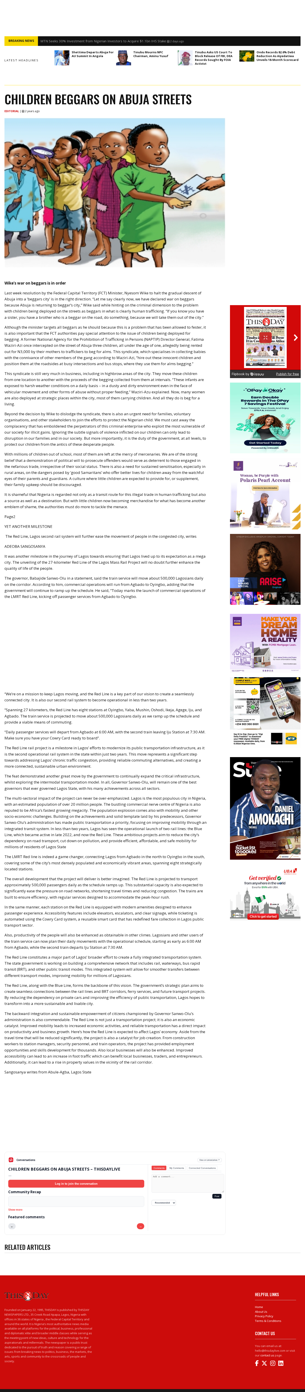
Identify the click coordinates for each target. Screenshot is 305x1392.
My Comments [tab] (176, 1168)
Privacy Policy (264, 1316)
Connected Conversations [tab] (202, 1168)
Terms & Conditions (268, 1321)
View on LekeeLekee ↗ (209, 1160)
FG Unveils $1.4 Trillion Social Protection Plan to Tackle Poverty (89, 41)
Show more (15, 1209)
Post (217, 1196)
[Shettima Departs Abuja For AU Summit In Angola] (61, 57)
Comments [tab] (159, 1168)
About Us (261, 1312)
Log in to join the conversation (76, 1183)
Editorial (12, 111)
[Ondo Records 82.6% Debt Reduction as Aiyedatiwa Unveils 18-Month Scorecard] (246, 56)
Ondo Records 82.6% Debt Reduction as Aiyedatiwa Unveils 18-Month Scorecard (278, 56)
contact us (267, 1355)
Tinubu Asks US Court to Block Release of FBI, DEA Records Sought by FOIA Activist (213, 58)
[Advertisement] (115, 1117)
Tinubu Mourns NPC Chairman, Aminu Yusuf (150, 54)
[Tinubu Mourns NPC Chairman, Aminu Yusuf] (123, 57)
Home (259, 1307)
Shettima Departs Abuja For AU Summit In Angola (93, 54)
